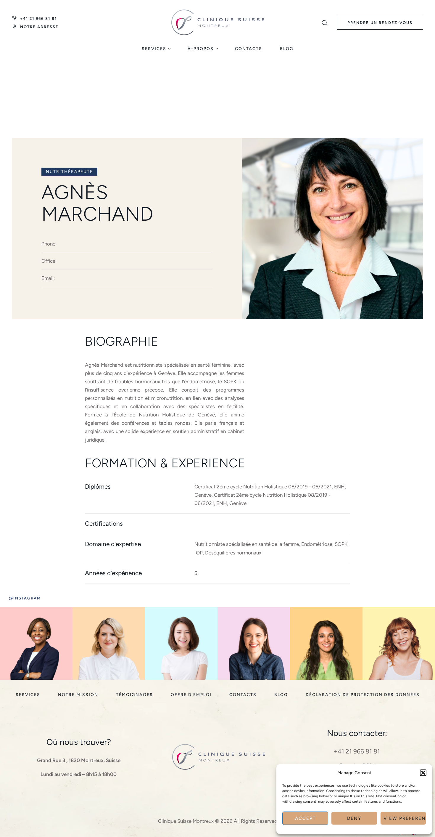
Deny (354, 818)
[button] (423, 773)
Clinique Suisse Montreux (186, 821)
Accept (305, 818)
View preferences (405, 818)
